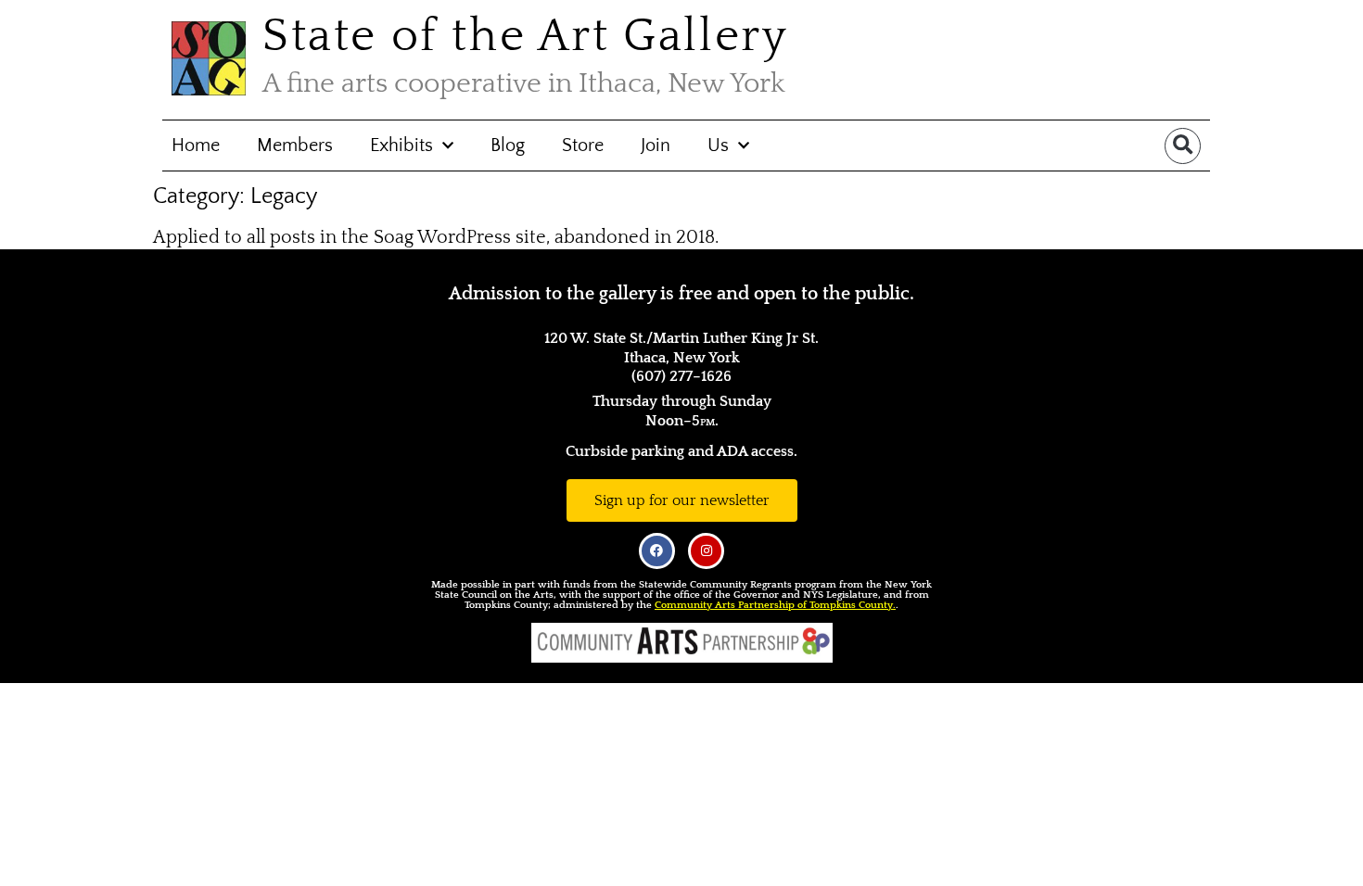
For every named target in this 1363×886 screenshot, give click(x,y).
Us (718, 145)
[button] (1183, 146)
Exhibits (401, 145)
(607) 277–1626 (681, 376)
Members (295, 145)
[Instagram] (706, 551)
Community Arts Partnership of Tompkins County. (775, 605)
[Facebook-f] (657, 551)
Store (583, 145)
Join (655, 145)
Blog (507, 145)
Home (196, 145)
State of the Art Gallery (525, 36)
